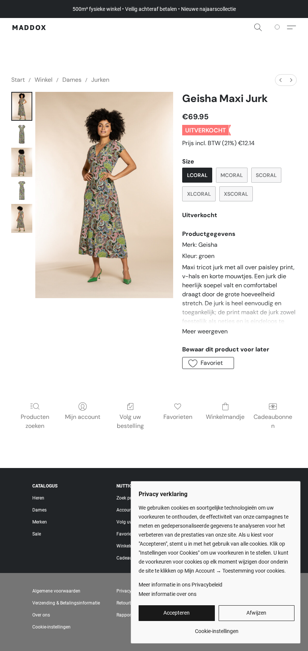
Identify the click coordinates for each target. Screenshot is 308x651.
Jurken (100, 80)
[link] (216, 628)
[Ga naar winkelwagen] (278, 27)
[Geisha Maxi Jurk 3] (21, 190)
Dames (72, 80)
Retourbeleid (129, 603)
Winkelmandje (225, 417)
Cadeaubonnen (273, 421)
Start (18, 80)
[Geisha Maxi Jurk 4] (21, 218)
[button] (29, 27)
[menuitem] (280, 80)
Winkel (44, 80)
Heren (38, 498)
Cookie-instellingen (51, 627)
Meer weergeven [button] (205, 331)
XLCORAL (199, 193)
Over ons (41, 615)
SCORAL (266, 175)
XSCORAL (236, 193)
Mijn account (82, 417)
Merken (39, 522)
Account (124, 510)
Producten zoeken (35, 421)
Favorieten (177, 417)
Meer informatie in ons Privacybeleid (180, 585)
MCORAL (231, 175)
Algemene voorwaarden (56, 591)
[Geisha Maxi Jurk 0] (21, 106)
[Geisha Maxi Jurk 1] (21, 134)
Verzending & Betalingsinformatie (66, 603)
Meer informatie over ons (167, 594)
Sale (36, 534)
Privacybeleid (129, 591)
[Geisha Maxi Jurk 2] (21, 162)
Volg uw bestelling (130, 421)
